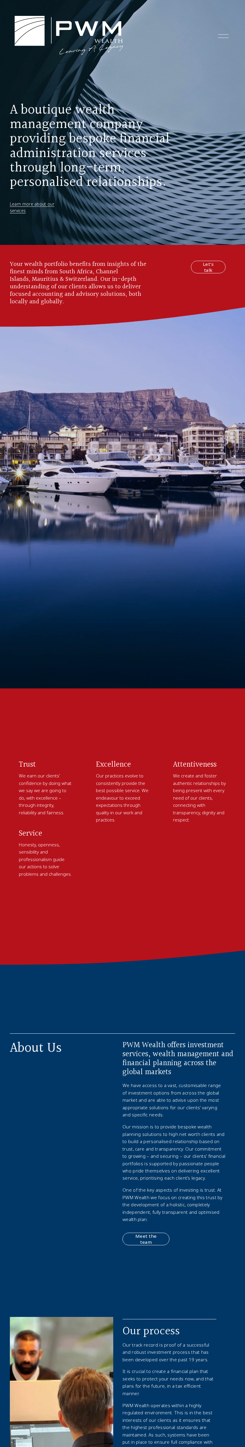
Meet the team (146, 1239)
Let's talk (208, 267)
